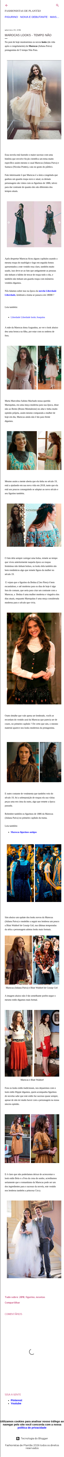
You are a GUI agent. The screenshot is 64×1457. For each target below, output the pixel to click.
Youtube (16, 1403)
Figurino (11, 16)
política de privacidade (32, 1427)
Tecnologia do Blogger (34, 1438)
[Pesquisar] (57, 5)
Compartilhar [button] (12, 1302)
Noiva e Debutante (34, 16)
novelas (40, 1297)
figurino (30, 1297)
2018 (21, 1297)
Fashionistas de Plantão (23, 10)
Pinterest (16, 1400)
